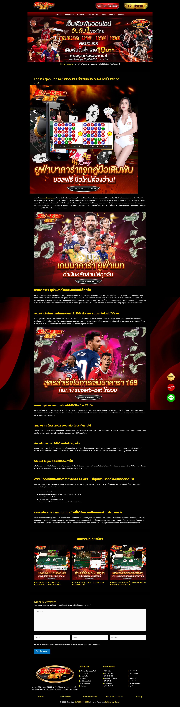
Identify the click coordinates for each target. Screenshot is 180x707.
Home (62, 64)
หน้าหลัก (59, 15)
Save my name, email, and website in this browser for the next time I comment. (69, 645)
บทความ (112, 15)
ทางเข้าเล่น (80, 15)
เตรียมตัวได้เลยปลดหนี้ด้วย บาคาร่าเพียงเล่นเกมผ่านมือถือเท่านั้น (128, 583)
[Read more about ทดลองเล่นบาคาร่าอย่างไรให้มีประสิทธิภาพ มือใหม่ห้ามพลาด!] (52, 562)
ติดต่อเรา (121, 15)
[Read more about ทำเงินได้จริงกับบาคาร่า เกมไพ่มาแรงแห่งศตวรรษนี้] (90, 562)
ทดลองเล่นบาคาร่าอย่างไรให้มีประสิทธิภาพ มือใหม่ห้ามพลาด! (47, 583)
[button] (30, 39)
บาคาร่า (36, 83)
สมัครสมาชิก (69, 15)
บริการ (103, 15)
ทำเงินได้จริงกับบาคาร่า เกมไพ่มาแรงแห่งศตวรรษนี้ (88, 583)
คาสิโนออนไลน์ (93, 15)
